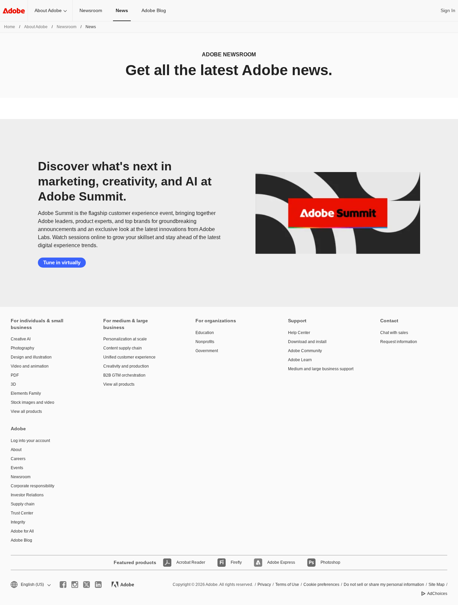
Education (204, 332)
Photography (22, 348)
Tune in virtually (61, 262)
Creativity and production (126, 366)
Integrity (18, 522)
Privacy (264, 584)
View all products (26, 411)
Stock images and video (32, 402)
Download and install (307, 341)
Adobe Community (305, 350)
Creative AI (21, 339)
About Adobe (48, 10)
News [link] (122, 10)
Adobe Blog (153, 10)
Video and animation (30, 366)
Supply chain (23, 504)
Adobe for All (22, 531)
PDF (15, 375)
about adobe (36, 26)
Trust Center (22, 513)
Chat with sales (394, 332)
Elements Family (26, 393)
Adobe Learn (300, 360)
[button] (30, 584)
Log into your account (30, 440)
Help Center (299, 332)
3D (13, 384)
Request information (398, 341)
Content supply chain (122, 348)
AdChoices (437, 593)
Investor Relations (27, 495)
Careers (18, 458)
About (16, 449)
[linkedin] (98, 584)
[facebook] (63, 584)
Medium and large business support (320, 369)
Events (17, 467)
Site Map (436, 584)
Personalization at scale (125, 339)
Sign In (448, 10)
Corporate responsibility (32, 486)
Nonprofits (204, 341)
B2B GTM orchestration (124, 375)
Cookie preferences (321, 584)
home (9, 26)
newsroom (66, 26)
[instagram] (74, 584)
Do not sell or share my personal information (384, 584)
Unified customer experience (129, 357)
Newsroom (90, 10)
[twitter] (86, 584)
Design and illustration (31, 357)
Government (206, 350)
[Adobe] (13, 10)
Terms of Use (287, 584)
